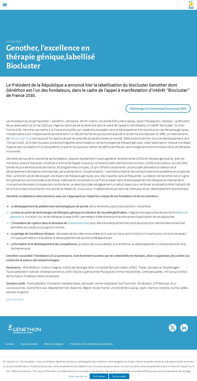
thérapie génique (21, 138)
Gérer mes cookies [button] (78, 376)
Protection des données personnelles (91, 344)
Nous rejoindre (29, 344)
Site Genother (14, 299)
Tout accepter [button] (119, 376)
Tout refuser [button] (99, 376)
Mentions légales (53, 344)
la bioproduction (78, 223)
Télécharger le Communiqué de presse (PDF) (158, 108)
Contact (9, 344)
